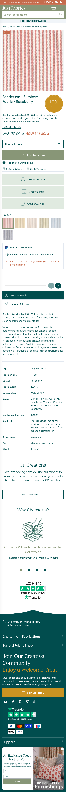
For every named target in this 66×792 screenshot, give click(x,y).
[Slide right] (58, 286)
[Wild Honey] (20, 223)
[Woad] (56, 223)
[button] (53, 8)
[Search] (61, 14)
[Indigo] (8, 235)
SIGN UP (17, 782)
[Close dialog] (62, 749)
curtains (6, 333)
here (8, 480)
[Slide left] (51, 286)
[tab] (21, 570)
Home (5, 26)
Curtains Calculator (15, 168)
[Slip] (32, 223)
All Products (15, 26)
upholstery (21, 333)
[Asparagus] (44, 223)
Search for (15, 14)
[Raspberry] (8, 223)
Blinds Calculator (38, 168)
